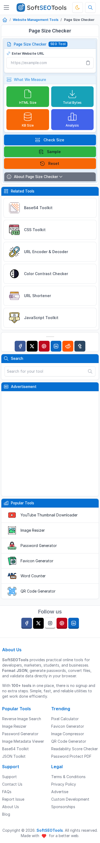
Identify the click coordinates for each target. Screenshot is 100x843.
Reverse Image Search (21, 718)
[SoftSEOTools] (41, 7)
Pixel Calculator (65, 718)
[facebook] (26, 623)
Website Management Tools (35, 20)
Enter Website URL (28, 53)
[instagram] (50, 623)
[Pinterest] (44, 346)
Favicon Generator (37, 561)
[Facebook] (20, 346)
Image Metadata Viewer (23, 741)
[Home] (4, 20)
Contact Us (12, 784)
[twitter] (38, 623)
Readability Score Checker (74, 748)
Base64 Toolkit (15, 748)
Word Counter (33, 576)
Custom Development (70, 799)
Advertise (59, 791)
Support (9, 776)
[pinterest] (62, 623)
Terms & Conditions (68, 776)
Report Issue (13, 799)
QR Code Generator (38, 591)
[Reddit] (67, 346)
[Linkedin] (56, 346)
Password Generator (39, 545)
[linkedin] (73, 623)
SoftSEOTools (50, 830)
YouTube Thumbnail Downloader (49, 515)
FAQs (6, 791)
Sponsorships (63, 806)
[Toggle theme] (77, 7)
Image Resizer (33, 530)
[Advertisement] (50, 443)
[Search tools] (90, 7)
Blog (6, 814)
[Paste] (88, 62)
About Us (10, 806)
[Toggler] (6, 7)
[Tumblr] (79, 346)
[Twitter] (32, 346)
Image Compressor (67, 733)
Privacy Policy (63, 784)
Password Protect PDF (71, 756)
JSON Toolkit (14, 756)
